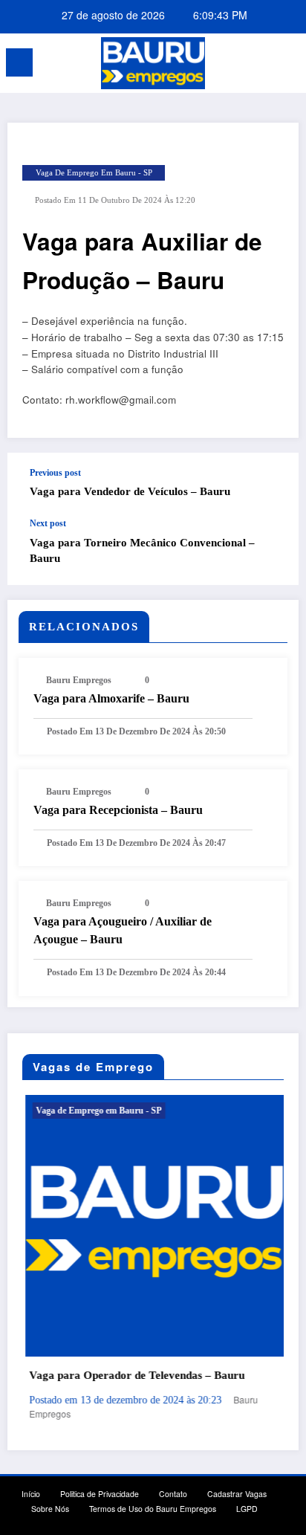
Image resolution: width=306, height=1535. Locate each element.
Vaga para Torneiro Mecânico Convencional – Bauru (142, 550)
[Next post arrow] (271, 551)
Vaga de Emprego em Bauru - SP (94, 173)
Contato (173, 1493)
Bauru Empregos (78, 680)
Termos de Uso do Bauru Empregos (152, 1508)
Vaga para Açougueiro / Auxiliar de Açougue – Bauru (122, 930)
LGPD (247, 1508)
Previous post (55, 473)
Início (31, 1493)
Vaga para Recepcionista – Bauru (118, 810)
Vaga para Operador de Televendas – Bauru (134, 1375)
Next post (48, 523)
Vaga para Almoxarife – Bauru (111, 698)
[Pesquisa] (261, 65)
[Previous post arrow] (271, 485)
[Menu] (19, 62)
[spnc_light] (287, 66)
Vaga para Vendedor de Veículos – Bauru (130, 491)
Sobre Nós (50, 1508)
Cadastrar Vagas (237, 1493)
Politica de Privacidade (99, 1493)
